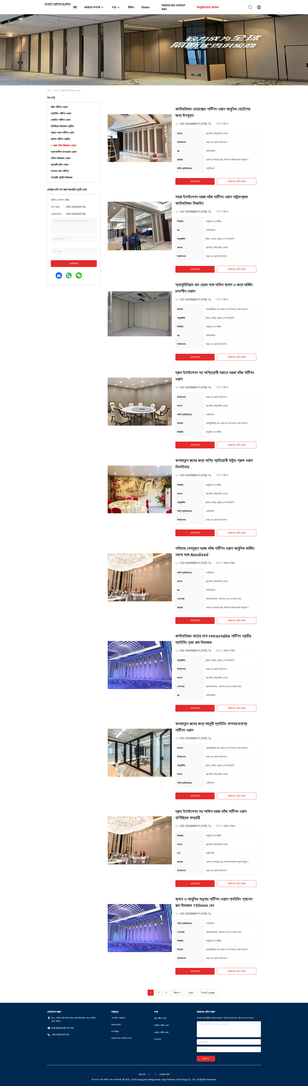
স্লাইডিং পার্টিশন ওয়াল (61, 113)
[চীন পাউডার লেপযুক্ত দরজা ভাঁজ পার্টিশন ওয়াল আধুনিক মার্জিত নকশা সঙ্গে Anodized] (140, 577)
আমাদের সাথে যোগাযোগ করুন (121, 1038)
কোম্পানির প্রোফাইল (118, 1018)
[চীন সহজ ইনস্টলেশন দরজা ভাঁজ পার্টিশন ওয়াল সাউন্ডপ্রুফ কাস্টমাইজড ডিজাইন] (140, 225)
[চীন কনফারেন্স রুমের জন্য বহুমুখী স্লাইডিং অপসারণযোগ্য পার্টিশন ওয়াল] (140, 752)
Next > (177, 992)
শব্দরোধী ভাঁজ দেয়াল (59, 164)
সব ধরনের (157, 1039)
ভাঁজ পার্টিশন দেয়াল (59, 107)
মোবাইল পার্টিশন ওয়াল (60, 119)
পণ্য (55, 90)
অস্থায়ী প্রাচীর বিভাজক (61, 177)
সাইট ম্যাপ (142, 1074)
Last (190, 992)
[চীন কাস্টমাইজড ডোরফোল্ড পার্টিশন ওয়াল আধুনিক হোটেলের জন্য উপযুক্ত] (140, 137)
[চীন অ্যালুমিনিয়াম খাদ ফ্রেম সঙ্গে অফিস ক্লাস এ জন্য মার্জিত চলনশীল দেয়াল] (140, 313)
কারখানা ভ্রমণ (116, 1024)
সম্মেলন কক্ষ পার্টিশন (60, 171)
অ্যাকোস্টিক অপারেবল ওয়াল (63, 151)
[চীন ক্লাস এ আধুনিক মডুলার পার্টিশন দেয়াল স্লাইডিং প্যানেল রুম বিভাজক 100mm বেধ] (140, 927)
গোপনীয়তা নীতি (164, 1074)
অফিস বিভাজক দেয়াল (60, 158)
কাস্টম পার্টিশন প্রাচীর (60, 139)
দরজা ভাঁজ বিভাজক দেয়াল (64, 145)
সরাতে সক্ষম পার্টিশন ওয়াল (62, 132)
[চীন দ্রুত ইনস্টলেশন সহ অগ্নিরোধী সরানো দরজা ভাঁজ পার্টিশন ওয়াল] (140, 401)
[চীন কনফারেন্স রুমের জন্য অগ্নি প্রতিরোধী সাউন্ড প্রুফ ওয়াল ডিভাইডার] (140, 489)
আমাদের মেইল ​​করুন (237, 181)
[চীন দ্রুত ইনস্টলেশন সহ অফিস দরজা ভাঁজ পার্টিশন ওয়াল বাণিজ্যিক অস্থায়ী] (140, 840)
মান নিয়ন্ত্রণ (115, 1031)
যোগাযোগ (74, 263)
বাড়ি (49, 90)
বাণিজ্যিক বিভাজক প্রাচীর (62, 126)
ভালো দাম (195, 181)
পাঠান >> (206, 1058)
